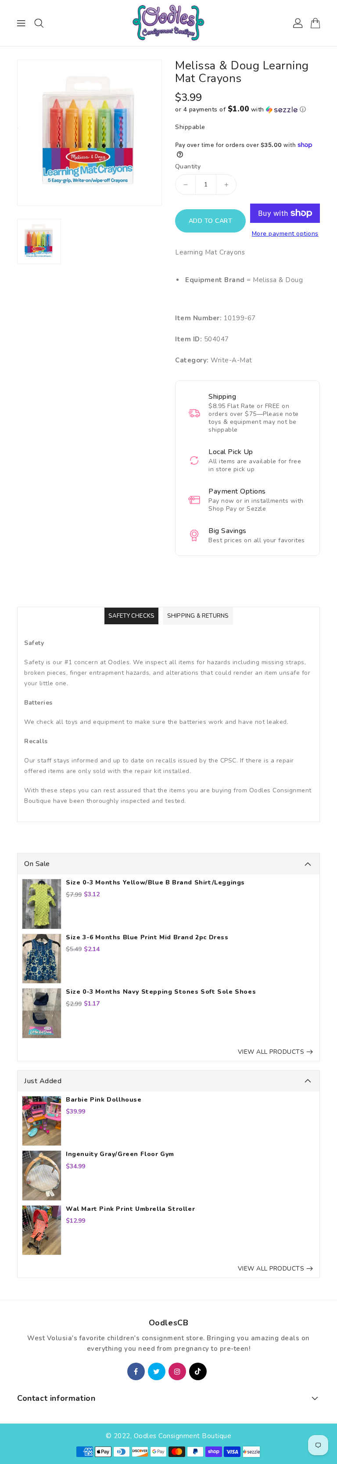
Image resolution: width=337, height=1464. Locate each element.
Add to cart (211, 221)
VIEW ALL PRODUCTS (271, 1052)
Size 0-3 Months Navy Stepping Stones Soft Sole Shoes (161, 992)
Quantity (188, 167)
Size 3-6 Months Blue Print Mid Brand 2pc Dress (147, 937)
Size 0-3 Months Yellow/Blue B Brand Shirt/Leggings (155, 883)
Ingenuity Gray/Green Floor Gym (120, 1154)
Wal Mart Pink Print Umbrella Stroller (130, 1209)
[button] (247, 109)
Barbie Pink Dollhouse (104, 1100)
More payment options (285, 233)
